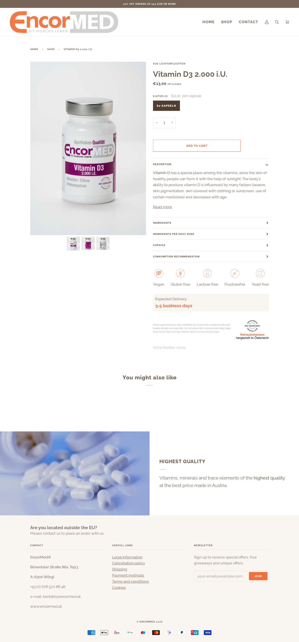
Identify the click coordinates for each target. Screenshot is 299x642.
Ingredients (162, 222)
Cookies (119, 587)
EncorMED (147, 621)
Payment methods (128, 575)
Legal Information (127, 557)
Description (162, 164)
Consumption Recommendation (176, 256)
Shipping (119, 569)
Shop (51, 49)
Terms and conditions (130, 581)
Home (34, 49)
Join (258, 576)
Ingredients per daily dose (173, 234)
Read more (162, 207)
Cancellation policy (128, 563)
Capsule (159, 245)
